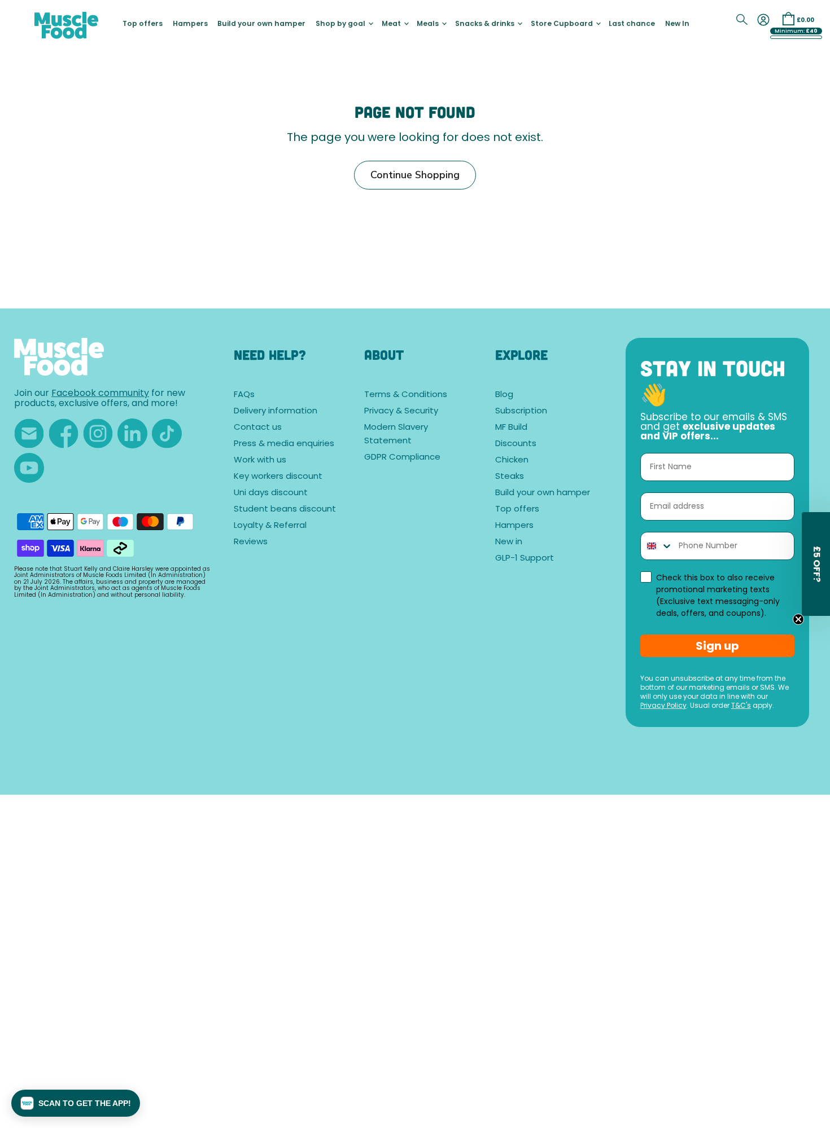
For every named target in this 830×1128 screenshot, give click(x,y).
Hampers (190, 24)
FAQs (244, 395)
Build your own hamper (261, 24)
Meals (428, 24)
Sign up (717, 646)
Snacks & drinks (485, 24)
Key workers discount (278, 477)
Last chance (632, 24)
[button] (75, 1103)
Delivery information (275, 411)
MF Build (511, 428)
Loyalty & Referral (270, 526)
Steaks (509, 477)
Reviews (251, 542)
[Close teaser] (798, 619)
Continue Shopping (415, 175)
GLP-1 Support (524, 558)
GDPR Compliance (402, 457)
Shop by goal (341, 24)
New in (508, 542)
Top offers (143, 24)
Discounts (515, 444)
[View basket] (788, 18)
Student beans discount (285, 509)
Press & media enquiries (284, 444)
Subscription (521, 411)
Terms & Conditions (405, 395)
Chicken (511, 460)
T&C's (741, 706)
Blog (504, 395)
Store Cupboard (563, 24)
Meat (392, 24)
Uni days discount (271, 493)
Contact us (258, 428)
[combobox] (657, 545)
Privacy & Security (401, 411)
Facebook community (100, 393)
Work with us (260, 460)
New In (677, 24)
